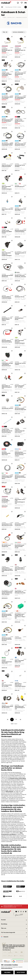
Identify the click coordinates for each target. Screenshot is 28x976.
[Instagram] (21, 912)
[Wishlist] (22, 3)
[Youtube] (16, 912)
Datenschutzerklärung (6, 968)
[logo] (6, 2)
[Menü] (11, 960)
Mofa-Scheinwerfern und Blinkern (12, 833)
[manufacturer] (7, 886)
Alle (20, 896)
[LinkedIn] (26, 912)
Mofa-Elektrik (9, 791)
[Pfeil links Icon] (8, 719)
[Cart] (25, 3)
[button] (14, 920)
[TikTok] (23, 912)
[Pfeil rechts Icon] (20, 719)
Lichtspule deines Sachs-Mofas (17, 778)
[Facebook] (19, 912)
